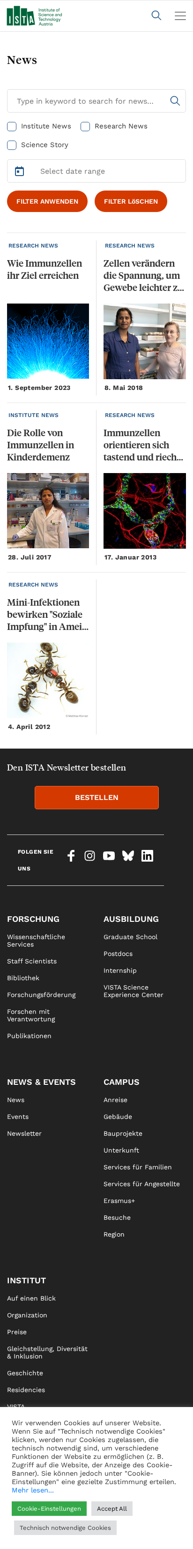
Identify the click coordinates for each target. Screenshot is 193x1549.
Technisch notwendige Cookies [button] (65, 1527)
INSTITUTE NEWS (33, 415)
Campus (122, 1082)
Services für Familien (138, 1167)
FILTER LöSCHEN (131, 201)
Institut (26, 1280)
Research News (121, 126)
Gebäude (118, 1116)
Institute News (46, 126)
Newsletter (24, 1133)
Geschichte (25, 1373)
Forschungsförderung (41, 994)
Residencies (26, 1389)
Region (114, 1234)
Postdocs (118, 953)
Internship (120, 970)
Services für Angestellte (142, 1184)
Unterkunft (121, 1150)
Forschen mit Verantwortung (31, 1015)
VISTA (16, 1406)
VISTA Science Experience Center (133, 990)
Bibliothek (23, 978)
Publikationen (29, 1036)
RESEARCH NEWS (33, 245)
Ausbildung (131, 919)
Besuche (117, 1217)
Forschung (33, 919)
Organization (27, 1315)
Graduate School (130, 937)
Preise (17, 1332)
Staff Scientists (32, 961)
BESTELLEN (97, 797)
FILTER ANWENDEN (47, 201)
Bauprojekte (123, 1133)
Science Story (44, 145)
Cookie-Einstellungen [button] (49, 1508)
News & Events (41, 1082)
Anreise (115, 1099)
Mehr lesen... (33, 1490)
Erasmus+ (119, 1200)
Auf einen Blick (31, 1298)
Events (18, 1116)
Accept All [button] (112, 1508)
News (15, 1099)
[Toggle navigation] (180, 16)
